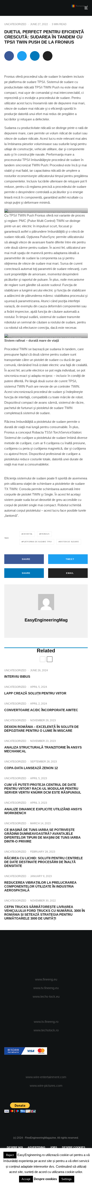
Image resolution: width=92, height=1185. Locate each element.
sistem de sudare (69, 542)
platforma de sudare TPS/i (37, 542)
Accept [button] (26, 1179)
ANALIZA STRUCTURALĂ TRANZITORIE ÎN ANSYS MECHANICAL (43, 749)
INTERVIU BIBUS (17, 676)
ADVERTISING (36, 1147)
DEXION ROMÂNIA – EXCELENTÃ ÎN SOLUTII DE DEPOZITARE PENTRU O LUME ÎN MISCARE (41, 728)
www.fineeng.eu (46, 979)
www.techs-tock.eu (46, 996)
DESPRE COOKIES (73, 1147)
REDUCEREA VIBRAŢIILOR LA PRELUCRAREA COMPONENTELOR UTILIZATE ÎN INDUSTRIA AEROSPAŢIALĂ (40, 886)
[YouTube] (54, 953)
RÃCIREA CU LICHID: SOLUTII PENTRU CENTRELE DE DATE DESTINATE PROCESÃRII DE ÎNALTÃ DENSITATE (43, 862)
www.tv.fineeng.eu (46, 988)
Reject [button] (10, 1155)
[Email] (47, 56)
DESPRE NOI (15, 1147)
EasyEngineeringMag (46, 620)
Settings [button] (66, 1179)
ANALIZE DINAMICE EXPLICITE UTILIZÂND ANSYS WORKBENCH (43, 811)
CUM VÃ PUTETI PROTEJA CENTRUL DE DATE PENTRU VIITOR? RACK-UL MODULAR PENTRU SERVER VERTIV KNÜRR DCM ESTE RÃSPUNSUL (42, 788)
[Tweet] (22, 56)
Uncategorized (15, 24)
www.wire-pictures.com (46, 1085)
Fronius (44, 534)
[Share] (9, 56)
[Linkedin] (63, 953)
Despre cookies (45, 1179)
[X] (38, 953)
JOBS (53, 1147)
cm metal (28, 534)
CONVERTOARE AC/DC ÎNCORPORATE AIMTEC (41, 710)
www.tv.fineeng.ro (46, 1021)
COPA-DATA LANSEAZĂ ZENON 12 (31, 768)
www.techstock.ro (46, 1030)
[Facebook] (29, 953)
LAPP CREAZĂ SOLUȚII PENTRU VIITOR (35, 693)
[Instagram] (46, 953)
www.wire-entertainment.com (46, 1077)
